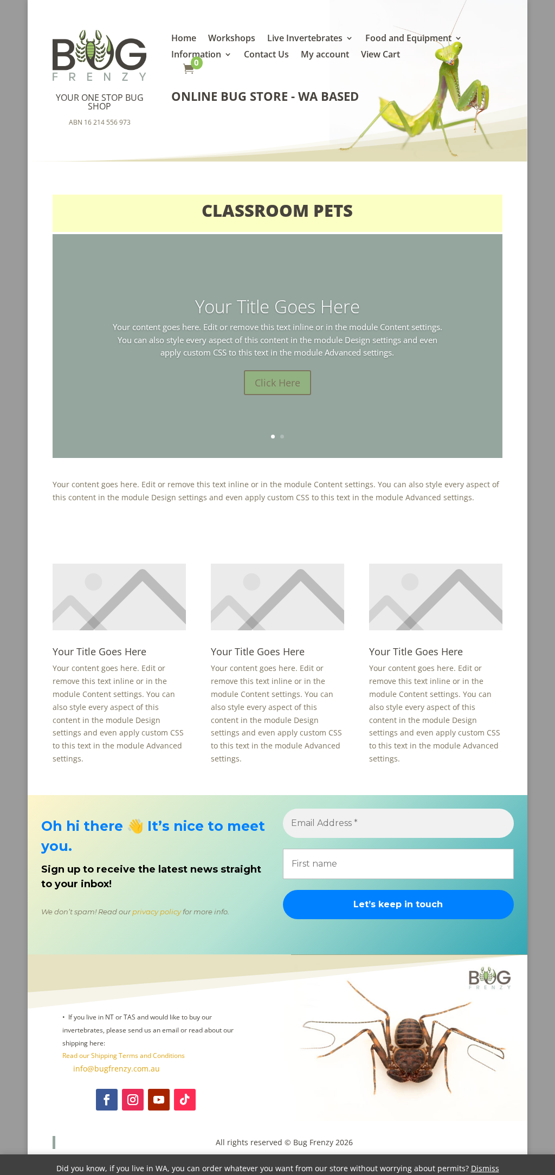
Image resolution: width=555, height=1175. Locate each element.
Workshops (231, 39)
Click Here (277, 382)
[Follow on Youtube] (159, 1100)
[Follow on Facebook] (107, 1100)
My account (325, 55)
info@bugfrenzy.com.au (115, 1068)
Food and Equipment (408, 39)
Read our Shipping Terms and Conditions (123, 1055)
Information (196, 55)
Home (183, 39)
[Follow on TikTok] (185, 1100)
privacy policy (156, 911)
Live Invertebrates (305, 39)
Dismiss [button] (485, 1168)
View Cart (380, 55)
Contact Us (266, 55)
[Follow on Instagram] (133, 1100)
